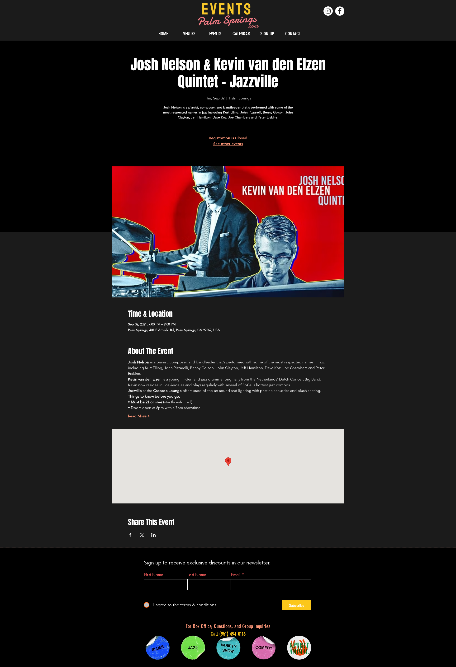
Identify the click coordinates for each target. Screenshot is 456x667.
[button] (189, 34)
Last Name (197, 575)
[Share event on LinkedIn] (153, 535)
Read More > (139, 416)
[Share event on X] (142, 535)
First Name (153, 575)
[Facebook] (339, 11)
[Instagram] (328, 11)
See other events (228, 143)
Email (236, 575)
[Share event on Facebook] (130, 535)
